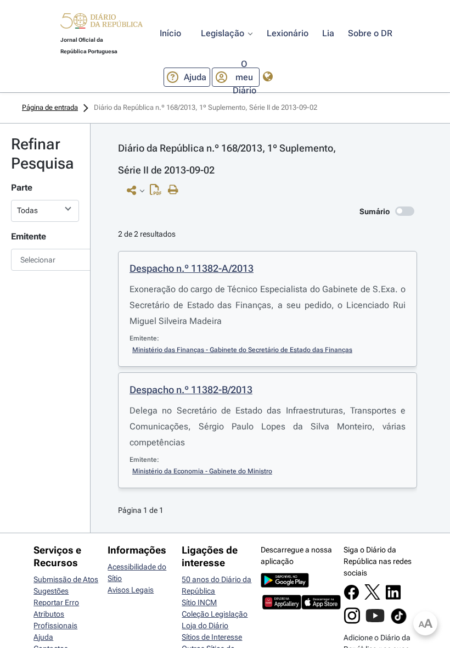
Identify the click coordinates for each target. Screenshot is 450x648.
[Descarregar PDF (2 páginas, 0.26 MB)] (158, 192)
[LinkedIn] (393, 597)
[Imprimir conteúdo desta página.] (176, 190)
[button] (101, 22)
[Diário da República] (101, 23)
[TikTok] (399, 622)
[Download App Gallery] (281, 606)
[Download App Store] (320, 606)
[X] (372, 597)
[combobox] (45, 260)
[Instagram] (352, 621)
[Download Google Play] (285, 584)
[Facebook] (351, 597)
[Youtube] (375, 621)
